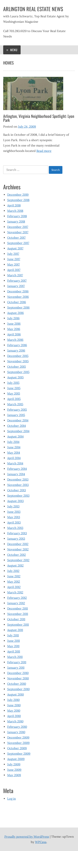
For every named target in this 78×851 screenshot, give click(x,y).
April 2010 (14, 716)
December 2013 (17, 479)
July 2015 (13, 383)
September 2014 (18, 431)
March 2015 (15, 404)
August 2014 (15, 436)
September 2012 (18, 560)
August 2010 (15, 694)
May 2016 (13, 329)
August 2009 (16, 759)
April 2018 (14, 205)
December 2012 (17, 544)
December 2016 (18, 291)
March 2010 (15, 721)
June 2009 (14, 770)
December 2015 (17, 356)
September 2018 (18, 200)
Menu (13, 50)
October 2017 (16, 237)
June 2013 (13, 512)
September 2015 (18, 372)
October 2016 (16, 302)
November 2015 (18, 361)
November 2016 (18, 297)
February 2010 (17, 727)
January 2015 (16, 415)
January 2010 (16, 732)
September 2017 (18, 243)
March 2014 (15, 463)
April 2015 (14, 399)
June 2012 (13, 576)
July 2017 (13, 254)
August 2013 (15, 501)
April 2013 (14, 522)
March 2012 (15, 592)
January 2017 (16, 286)
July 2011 (13, 635)
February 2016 (17, 345)
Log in (11, 798)
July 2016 (13, 318)
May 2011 (13, 646)
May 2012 (13, 581)
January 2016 (16, 350)
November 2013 (18, 485)
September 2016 (18, 307)
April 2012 (14, 587)
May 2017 (13, 264)
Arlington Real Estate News (33, 9)
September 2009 (18, 753)
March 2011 (15, 657)
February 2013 (17, 533)
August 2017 (15, 248)
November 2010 (18, 678)
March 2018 (15, 211)
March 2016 (15, 340)
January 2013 (16, 538)
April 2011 (13, 651)
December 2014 (17, 420)
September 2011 (18, 624)
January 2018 (16, 221)
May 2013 (13, 517)
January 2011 (15, 667)
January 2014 (16, 474)
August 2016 (15, 313)
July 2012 (13, 571)
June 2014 (13, 447)
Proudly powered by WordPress (26, 836)
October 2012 (16, 555)
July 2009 (13, 764)
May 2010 (13, 710)
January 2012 (16, 603)
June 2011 (13, 641)
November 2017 (17, 232)
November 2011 (17, 614)
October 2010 (16, 684)
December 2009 (18, 737)
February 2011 (16, 662)
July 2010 (13, 700)
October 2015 (16, 366)
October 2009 (17, 748)
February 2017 (17, 280)
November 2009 (18, 743)
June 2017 (13, 259)
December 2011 (17, 608)
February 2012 (17, 598)
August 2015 (15, 377)
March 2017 (15, 275)
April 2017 (13, 270)
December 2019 (18, 194)
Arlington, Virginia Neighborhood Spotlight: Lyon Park (38, 118)
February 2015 (17, 409)
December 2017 (17, 227)
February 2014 (17, 469)
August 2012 (15, 565)
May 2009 (14, 775)
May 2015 (13, 393)
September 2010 (18, 689)
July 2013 (13, 506)
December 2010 (18, 673)
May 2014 (13, 452)
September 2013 (18, 495)
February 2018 (17, 216)
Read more (43, 151)
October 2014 (16, 426)
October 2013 (16, 490)
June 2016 (14, 323)
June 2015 (13, 388)
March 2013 (15, 528)
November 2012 (18, 549)
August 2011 (15, 630)
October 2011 (16, 619)
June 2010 (14, 705)
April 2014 (14, 458)
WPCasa (40, 842)
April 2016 (14, 334)
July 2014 (13, 442)
